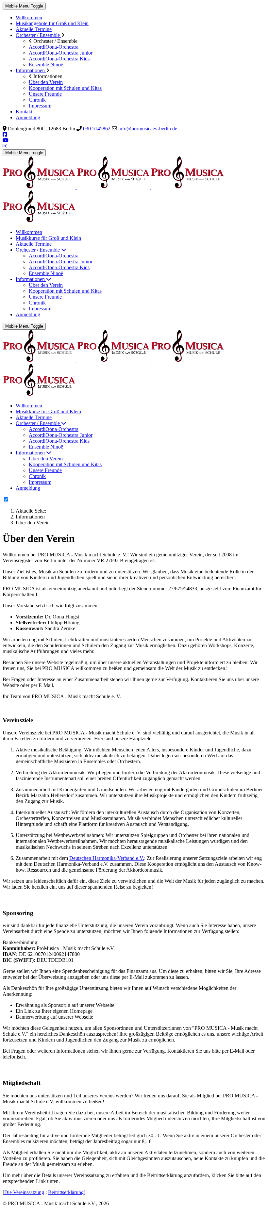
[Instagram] (5, 146)
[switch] (6, 499)
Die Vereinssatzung (24, 1192)
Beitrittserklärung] (66, 1192)
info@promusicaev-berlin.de (147, 128)
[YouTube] (5, 140)
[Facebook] (5, 134)
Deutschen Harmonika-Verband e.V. (106, 858)
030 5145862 (96, 128)
